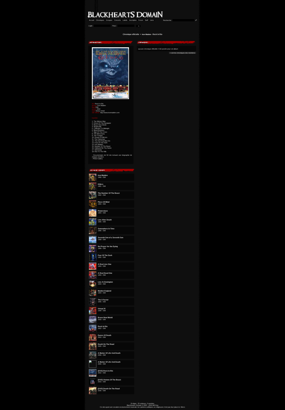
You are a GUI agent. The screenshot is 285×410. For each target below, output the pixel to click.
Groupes (109, 20)
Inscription (132, 20)
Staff (146, 20)
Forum (140, 20)
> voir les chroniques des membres (182, 53)
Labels (125, 20)
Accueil (91, 20)
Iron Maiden (146, 34)
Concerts (117, 20)
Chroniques (100, 20)
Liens (152, 20)
